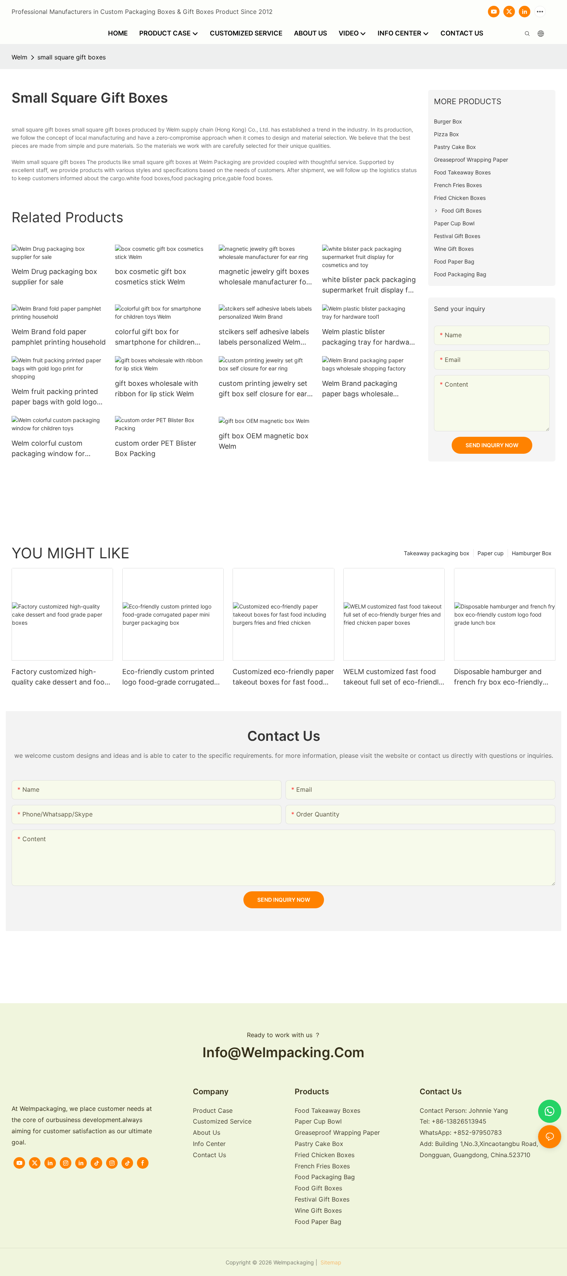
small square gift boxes (71, 57)
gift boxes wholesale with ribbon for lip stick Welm (156, 388)
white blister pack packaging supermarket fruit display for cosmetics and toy (369, 285)
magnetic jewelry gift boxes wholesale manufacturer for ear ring (264, 277)
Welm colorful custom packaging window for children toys (48, 449)
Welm (19, 57)
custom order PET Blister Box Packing (155, 448)
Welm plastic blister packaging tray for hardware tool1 (369, 337)
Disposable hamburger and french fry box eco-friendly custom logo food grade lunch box (503, 677)
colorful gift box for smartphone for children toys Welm (155, 337)
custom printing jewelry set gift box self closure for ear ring (263, 389)
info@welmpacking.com (283, 1052)
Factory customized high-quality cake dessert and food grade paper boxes (60, 677)
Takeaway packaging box (436, 553)
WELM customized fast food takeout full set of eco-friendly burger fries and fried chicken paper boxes (392, 677)
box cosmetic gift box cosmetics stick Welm (150, 276)
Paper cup (491, 553)
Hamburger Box (532, 553)
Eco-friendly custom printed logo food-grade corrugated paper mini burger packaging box (169, 677)
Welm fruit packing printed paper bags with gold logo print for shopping (55, 397)
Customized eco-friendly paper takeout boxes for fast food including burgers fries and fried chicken (283, 677)
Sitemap (330, 1262)
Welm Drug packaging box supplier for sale (54, 276)
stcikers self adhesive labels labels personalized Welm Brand (264, 337)
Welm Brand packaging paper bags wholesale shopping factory (359, 389)
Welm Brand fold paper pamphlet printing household (59, 337)
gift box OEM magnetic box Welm (264, 441)
